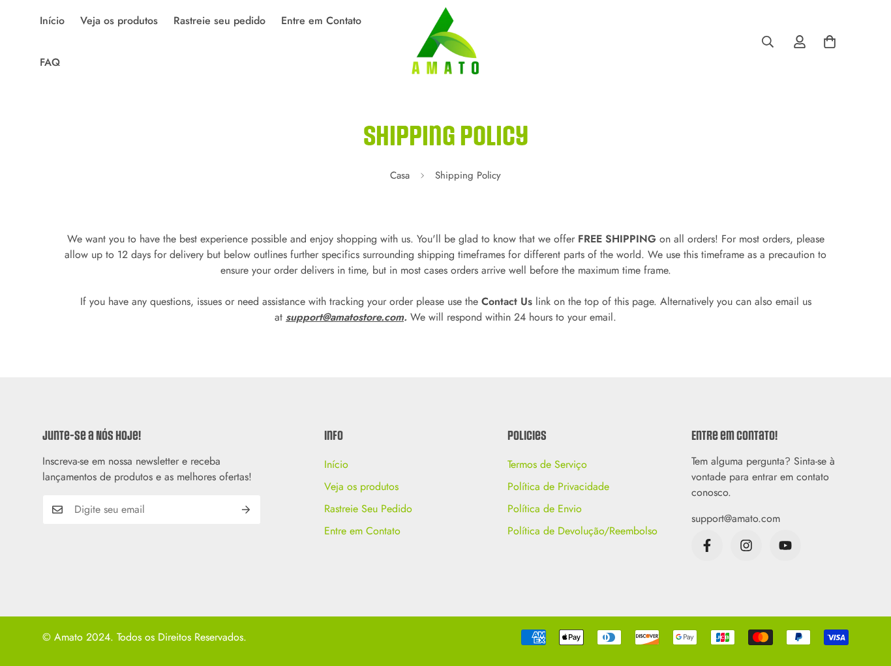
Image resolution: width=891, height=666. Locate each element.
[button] (830, 42)
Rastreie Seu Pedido (368, 508)
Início (52, 20)
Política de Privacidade (558, 486)
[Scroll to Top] (866, 595)
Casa (400, 175)
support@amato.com (735, 518)
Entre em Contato (321, 20)
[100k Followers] (746, 545)
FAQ (50, 62)
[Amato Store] (445, 42)
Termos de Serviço (547, 464)
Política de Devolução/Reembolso (582, 530)
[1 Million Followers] (785, 545)
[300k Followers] (707, 545)
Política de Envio (544, 508)
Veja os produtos (119, 20)
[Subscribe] (246, 510)
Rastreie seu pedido (219, 20)
